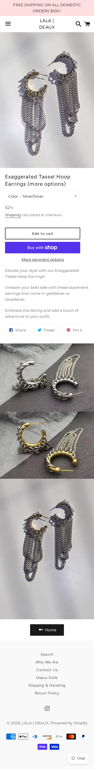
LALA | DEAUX (47, 24)
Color (13, 196)
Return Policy (47, 693)
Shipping (13, 215)
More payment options (43, 259)
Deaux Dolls (47, 677)
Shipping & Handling (47, 685)
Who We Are (47, 662)
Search (47, 654)
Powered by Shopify (68, 723)
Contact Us (47, 670)
